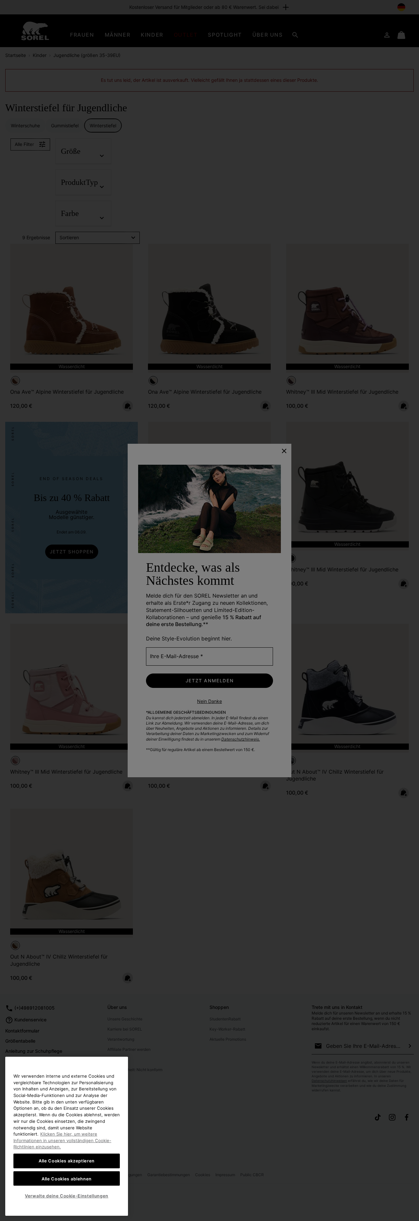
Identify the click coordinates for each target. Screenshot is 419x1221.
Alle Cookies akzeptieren (67, 1160)
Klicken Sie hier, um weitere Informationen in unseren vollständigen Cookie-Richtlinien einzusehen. (62, 1140)
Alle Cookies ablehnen (67, 1178)
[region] (66, 1136)
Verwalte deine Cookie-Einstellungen (66, 1195)
